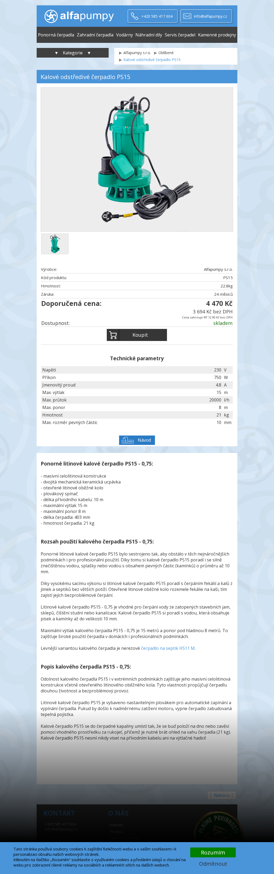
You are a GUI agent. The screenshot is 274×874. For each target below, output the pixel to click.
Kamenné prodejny (217, 35)
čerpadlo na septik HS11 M (168, 648)
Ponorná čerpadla (56, 35)
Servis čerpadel (180, 35)
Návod (144, 440)
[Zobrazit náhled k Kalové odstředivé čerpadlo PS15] (137, 160)
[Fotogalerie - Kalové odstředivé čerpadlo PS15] (54, 244)
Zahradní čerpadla (95, 35)
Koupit (140, 335)
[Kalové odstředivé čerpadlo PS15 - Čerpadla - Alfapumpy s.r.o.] (79, 16)
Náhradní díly (148, 35)
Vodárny (124, 35)
